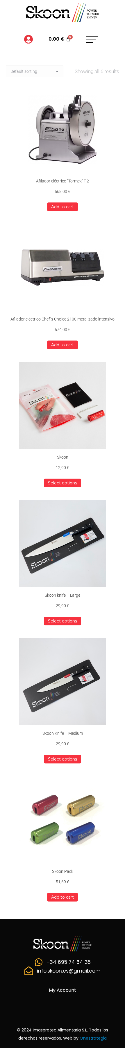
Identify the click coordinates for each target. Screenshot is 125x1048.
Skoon (62, 457)
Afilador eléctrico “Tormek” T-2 (62, 181)
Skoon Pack (62, 871)
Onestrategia (93, 1038)
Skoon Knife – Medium (62, 733)
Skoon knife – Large (62, 595)
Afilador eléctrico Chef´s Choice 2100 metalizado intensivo (62, 319)
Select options (62, 483)
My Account (62, 990)
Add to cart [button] (62, 206)
